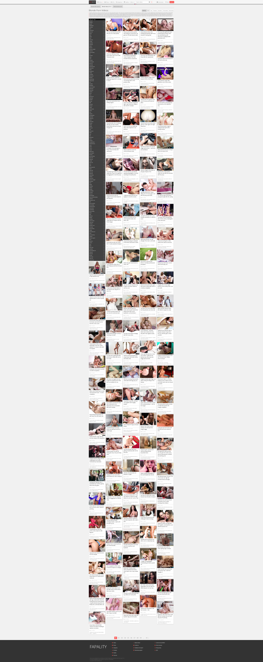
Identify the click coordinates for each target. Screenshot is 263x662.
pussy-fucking (92, 156)
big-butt (91, 99)
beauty (91, 101)
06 (131, 638)
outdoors (91, 198)
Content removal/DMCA (160, 642)
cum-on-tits (92, 208)
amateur (91, 22)
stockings (91, 85)
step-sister (91, 247)
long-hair (91, 159)
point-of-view (92, 220)
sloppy (91, 230)
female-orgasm (92, 238)
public (91, 146)
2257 (157, 650)
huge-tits (91, 173)
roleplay (91, 223)
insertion (91, 104)
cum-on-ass (92, 260)
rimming (91, 219)
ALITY (92, 2)
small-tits (91, 44)
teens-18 (91, 162)
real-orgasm (92, 153)
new (90, 164)
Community (160, 2)
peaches (91, 241)
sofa (90, 165)
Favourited (165, 10)
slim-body (91, 256)
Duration (160, 10)
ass (90, 82)
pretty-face (91, 137)
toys (90, 112)
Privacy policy (158, 647)
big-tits (91, 24)
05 (128, 638)
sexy (90, 94)
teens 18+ (91, 157)
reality (91, 149)
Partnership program (138, 650)
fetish (91, 212)
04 (125, 638)
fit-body (91, 189)
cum (90, 244)
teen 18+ (91, 63)
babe (90, 57)
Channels (115, 655)
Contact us (137, 645)
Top (151, 10)
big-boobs (91, 90)
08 (137, 638)
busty (91, 120)
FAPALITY (98, 646)
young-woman (92, 206)
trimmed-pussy (92, 143)
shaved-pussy (92, 66)
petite (91, 69)
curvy (91, 138)
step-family (92, 175)
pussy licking (92, 228)
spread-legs (92, 79)
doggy (91, 184)
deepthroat (92, 71)
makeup (91, 216)
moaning (91, 65)
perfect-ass (92, 96)
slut (90, 135)
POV (90, 38)
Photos (107, 2)
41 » (147, 638)
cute (90, 134)
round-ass (91, 178)
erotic (91, 145)
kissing (91, 255)
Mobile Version (137, 642)
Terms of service (159, 645)
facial (91, 93)
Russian (91, 127)
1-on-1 (91, 148)
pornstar (91, 55)
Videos (100, 2)
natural (91, 187)
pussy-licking (92, 52)
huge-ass (91, 258)
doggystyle (92, 25)
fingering (91, 98)
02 (119, 638)
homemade (92, 61)
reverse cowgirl (92, 179)
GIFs (113, 2)
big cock (91, 50)
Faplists (127, 2)
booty (91, 33)
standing (91, 249)
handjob (91, 83)
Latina (91, 124)
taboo (91, 168)
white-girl (91, 170)
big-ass (91, 47)
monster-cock (92, 225)
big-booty (91, 116)
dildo (90, 245)
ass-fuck (91, 192)
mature (91, 217)
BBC (90, 102)
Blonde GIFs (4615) (95, 6)
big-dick (91, 77)
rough (91, 107)
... (143, 638)
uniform (91, 236)
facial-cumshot (92, 203)
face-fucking (92, 205)
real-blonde (92, 209)
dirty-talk (91, 253)
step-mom (91, 222)
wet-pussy (91, 131)
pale (90, 214)
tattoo (91, 132)
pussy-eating (92, 211)
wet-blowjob (92, 195)
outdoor (91, 176)
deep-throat (92, 109)
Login (167, 2)
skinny (91, 110)
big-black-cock (92, 200)
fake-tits (91, 105)
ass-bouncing (92, 234)
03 (122, 638)
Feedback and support (139, 647)
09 (141, 638)
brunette (91, 60)
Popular (155, 10)
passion (91, 140)
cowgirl (91, 41)
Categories (119, 2)
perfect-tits (91, 121)
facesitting (91, 190)
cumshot (91, 27)
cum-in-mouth (92, 87)
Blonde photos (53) (118, 6)
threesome (91, 76)
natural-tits (91, 68)
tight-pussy (92, 151)
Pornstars (115, 650)
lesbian (91, 123)
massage (91, 227)
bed (90, 129)
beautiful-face (92, 142)
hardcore (91, 39)
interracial (91, 88)
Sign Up (172, 2)
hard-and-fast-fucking (93, 197)
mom (90, 233)
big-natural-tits (92, 167)
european (91, 181)
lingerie (91, 113)
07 (134, 638)
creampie (91, 74)
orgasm (91, 91)
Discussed (171, 10)
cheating (91, 186)
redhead (91, 252)
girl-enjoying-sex (93, 250)
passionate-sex (92, 231)
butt (90, 201)
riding (91, 36)
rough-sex (91, 118)
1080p (91, 72)
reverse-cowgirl (92, 49)
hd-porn (91, 154)
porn (90, 28)
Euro (90, 239)
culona (91, 242)
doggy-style (92, 80)
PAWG (91, 126)
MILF (90, 35)
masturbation (92, 115)
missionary (92, 30)
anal (90, 58)
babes (91, 46)
